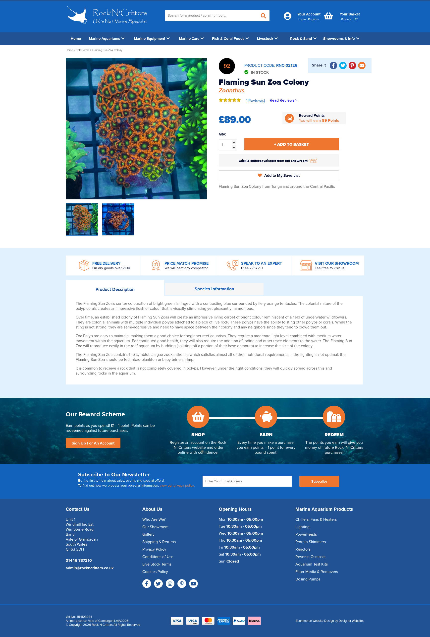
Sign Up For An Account (93, 443)
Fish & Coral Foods (228, 38)
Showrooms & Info (339, 38)
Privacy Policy (154, 549)
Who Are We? (153, 519)
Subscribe (319, 481)
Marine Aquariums (104, 38)
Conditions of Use (157, 556)
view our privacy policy (177, 486)
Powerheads (306, 534)
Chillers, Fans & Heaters (316, 519)
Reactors (303, 549)
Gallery (148, 534)
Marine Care (189, 38)
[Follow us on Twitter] (158, 583)
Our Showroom (155, 526)
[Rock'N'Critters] (108, 26)
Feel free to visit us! (330, 268)
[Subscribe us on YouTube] (193, 583)
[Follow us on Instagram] (170, 583)
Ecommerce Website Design (315, 621)
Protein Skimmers (310, 541)
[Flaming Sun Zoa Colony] (136, 128)
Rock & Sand (301, 38)
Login (302, 19)
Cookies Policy (155, 571)
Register (313, 19)
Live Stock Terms (156, 564)
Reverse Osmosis (310, 556)
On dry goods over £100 (111, 268)
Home (76, 38)
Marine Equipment (149, 38)
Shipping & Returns (159, 541)
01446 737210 (252, 268)
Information (214, 289)
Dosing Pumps (307, 579)
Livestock (265, 38)
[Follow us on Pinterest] (181, 583)
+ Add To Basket (291, 144)
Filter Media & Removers (316, 571)
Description (115, 289)
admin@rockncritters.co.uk (90, 568)
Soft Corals (82, 50)
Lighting (302, 526)
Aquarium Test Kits (311, 564)
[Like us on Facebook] (146, 583)
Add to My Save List (282, 175)
